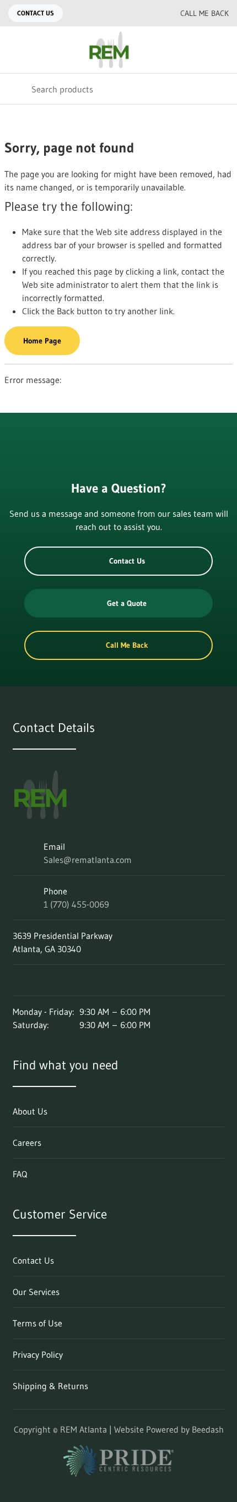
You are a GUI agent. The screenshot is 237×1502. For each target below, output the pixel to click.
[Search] (15, 89)
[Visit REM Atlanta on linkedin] (18, 980)
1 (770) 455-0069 (76, 904)
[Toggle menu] (15, 49)
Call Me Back (204, 13)
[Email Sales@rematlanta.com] (125, 13)
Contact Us (35, 13)
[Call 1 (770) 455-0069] (147, 13)
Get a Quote (127, 603)
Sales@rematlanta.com (88, 859)
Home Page (42, 341)
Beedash (208, 1429)
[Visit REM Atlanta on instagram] (41, 980)
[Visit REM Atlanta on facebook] (64, 980)
